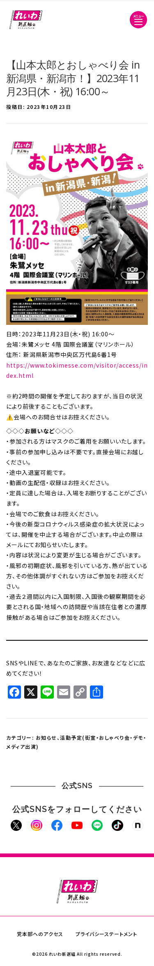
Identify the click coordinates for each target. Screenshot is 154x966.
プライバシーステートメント (106, 933)
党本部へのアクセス (40, 933)
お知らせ (46, 737)
